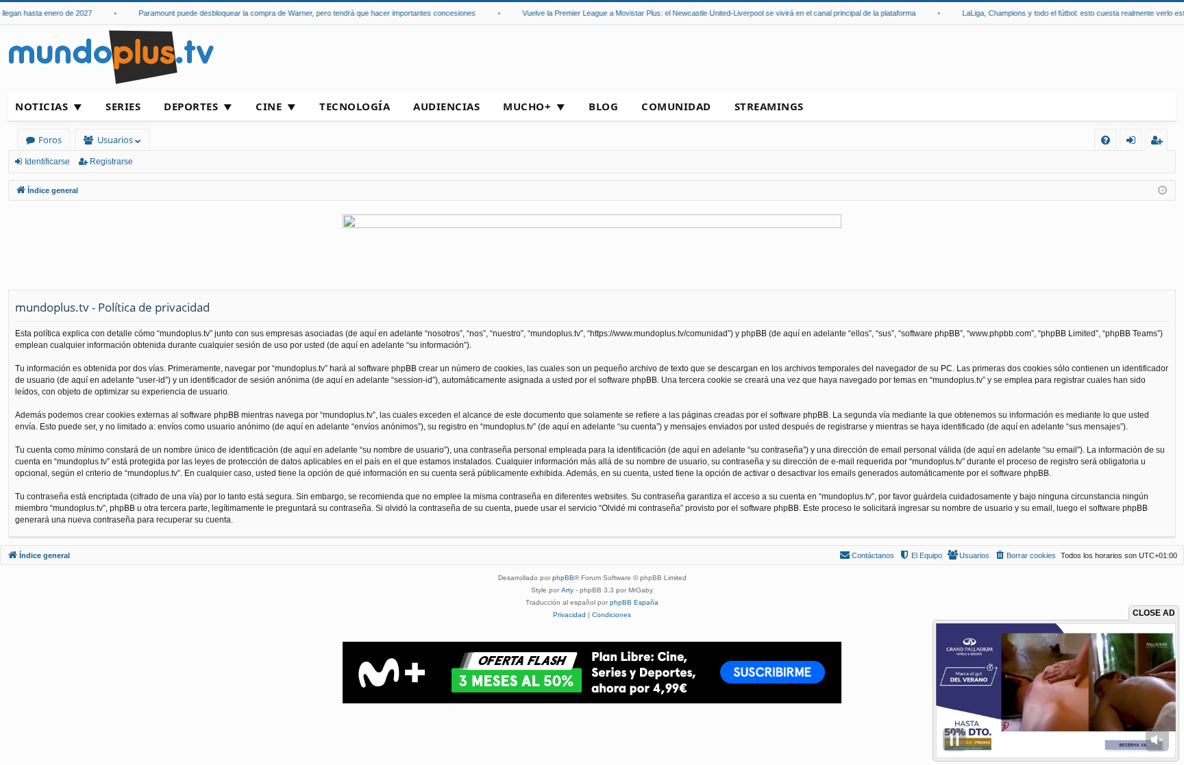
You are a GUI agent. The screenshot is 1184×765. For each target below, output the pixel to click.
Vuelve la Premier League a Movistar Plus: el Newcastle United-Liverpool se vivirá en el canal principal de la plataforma (707, 13)
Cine (269, 106)
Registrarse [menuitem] (1159, 142)
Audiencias (446, 106)
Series (123, 106)
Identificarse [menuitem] (1134, 142)
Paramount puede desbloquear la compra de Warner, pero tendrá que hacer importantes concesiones (296, 13)
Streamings (769, 106)
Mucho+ (527, 106)
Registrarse (111, 161)
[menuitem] (1105, 140)
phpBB (563, 577)
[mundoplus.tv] (111, 56)
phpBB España (634, 602)
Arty (567, 590)
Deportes (191, 106)
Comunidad (676, 106)
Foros (50, 140)
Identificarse (47, 161)
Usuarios (115, 140)
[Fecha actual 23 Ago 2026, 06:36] (1162, 191)
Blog (603, 106)
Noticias (41, 106)
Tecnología (354, 106)
